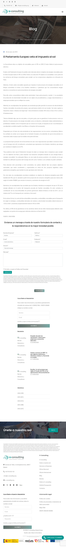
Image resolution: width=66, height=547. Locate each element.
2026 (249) (21, 393)
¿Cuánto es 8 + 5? (8, 515)
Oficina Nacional (44, 469)
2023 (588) (21, 405)
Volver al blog (39, 290)
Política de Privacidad (22, 269)
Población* (37, 239)
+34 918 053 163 (9, 471)
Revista (41, 479)
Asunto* (5, 245)
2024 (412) (21, 401)
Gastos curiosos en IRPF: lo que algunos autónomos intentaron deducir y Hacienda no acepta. (39, 355)
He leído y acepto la (28, 321)
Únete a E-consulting (45, 482)
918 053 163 (9, 5)
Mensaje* (6, 252)
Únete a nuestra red (45, 463)
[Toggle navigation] (62, 11)
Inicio (16, 39)
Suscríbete (34, 325)
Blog (21, 39)
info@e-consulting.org (23, 5)
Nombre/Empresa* (8, 233)
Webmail (36, 5)
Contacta (42, 488)
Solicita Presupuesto (45, 485)
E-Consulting (43, 460)
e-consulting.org (9, 480)
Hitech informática (36, 533)
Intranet (46, 5)
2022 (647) (21, 408)
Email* (5, 239)
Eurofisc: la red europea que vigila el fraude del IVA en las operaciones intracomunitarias (39, 371)
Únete (53, 430)
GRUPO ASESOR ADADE (46, 511)
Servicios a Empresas (45, 466)
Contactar (7, 272)
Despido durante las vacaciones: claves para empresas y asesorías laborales (37, 338)
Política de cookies (44, 498)
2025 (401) (21, 397)
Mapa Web (42, 507)
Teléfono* (37, 233)
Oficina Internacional (45, 472)
